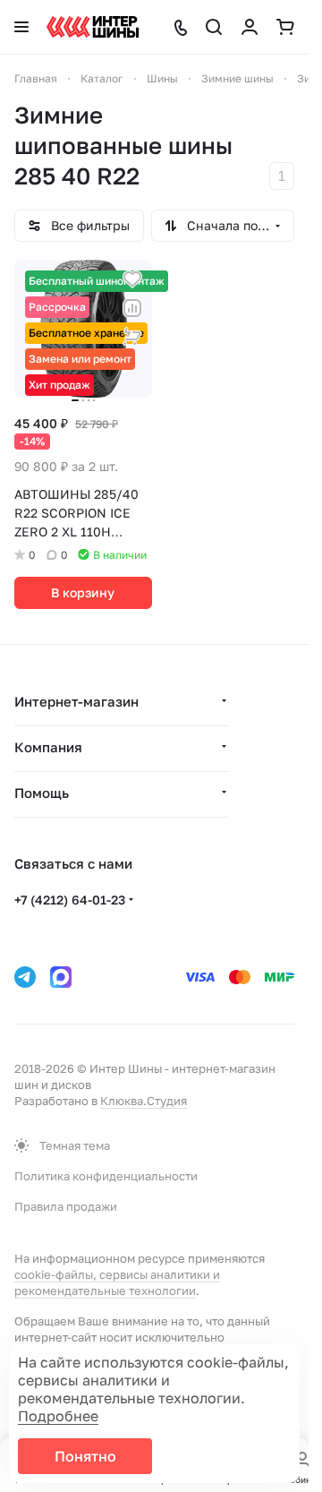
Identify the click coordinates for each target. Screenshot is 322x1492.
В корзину (82, 592)
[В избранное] (132, 279)
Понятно (85, 1456)
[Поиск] (214, 27)
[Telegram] (25, 977)
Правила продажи (65, 1206)
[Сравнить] (132, 308)
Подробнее (58, 1416)
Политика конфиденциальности (106, 1176)
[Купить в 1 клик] (132, 337)
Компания (48, 747)
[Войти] (249, 27)
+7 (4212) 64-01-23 (69, 899)
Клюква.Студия (143, 1100)
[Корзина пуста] (285, 27)
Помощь (41, 793)
